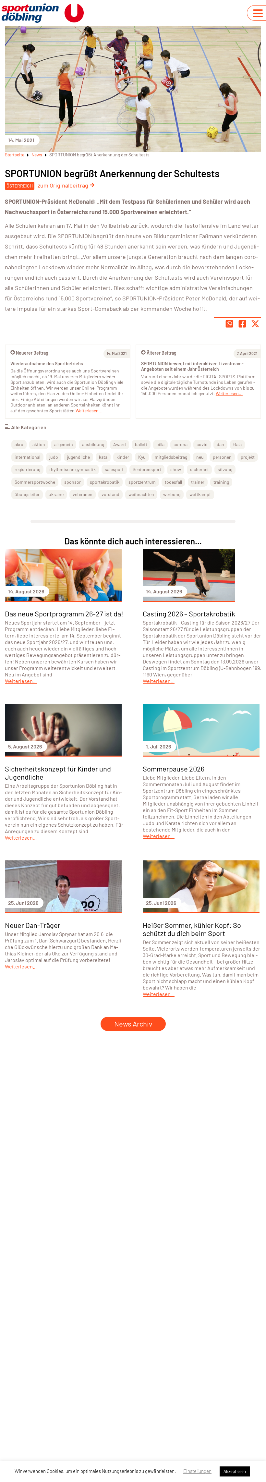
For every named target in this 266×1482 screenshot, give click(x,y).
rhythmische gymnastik (72, 469)
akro (19, 444)
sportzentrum (142, 482)
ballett (141, 444)
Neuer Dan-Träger (32, 925)
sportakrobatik (104, 482)
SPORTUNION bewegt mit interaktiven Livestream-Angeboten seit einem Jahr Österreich (192, 366)
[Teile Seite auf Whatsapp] (229, 324)
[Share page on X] (255, 324)
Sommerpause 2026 (173, 768)
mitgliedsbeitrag (171, 457)
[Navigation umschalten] (258, 13)
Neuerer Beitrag (32, 353)
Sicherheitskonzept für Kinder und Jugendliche (58, 772)
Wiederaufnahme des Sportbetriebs (46, 363)
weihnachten (141, 494)
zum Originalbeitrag (64, 185)
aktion (38, 444)
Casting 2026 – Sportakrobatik (189, 613)
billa (160, 444)
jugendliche (78, 457)
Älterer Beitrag (161, 353)
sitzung (225, 469)
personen (222, 457)
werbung (171, 494)
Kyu (142, 457)
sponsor (72, 482)
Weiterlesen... (229, 393)
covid (202, 444)
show (175, 469)
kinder (122, 457)
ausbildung (93, 444)
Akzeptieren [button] (235, 1471)
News (36, 154)
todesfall (173, 482)
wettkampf (200, 494)
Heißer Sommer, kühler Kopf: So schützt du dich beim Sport (192, 929)
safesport (114, 469)
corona (180, 444)
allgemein (63, 444)
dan (220, 444)
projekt (248, 457)
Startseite (14, 154)
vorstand (110, 494)
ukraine (56, 494)
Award (119, 444)
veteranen (82, 494)
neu (200, 457)
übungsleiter (27, 494)
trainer (197, 482)
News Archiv (133, 1023)
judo (53, 457)
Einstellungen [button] (197, 1471)
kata (103, 457)
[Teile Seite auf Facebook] (242, 324)
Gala (237, 444)
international (27, 457)
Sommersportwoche (35, 482)
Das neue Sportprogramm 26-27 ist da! (64, 613)
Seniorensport (147, 469)
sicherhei (199, 469)
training (221, 482)
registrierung (27, 469)
